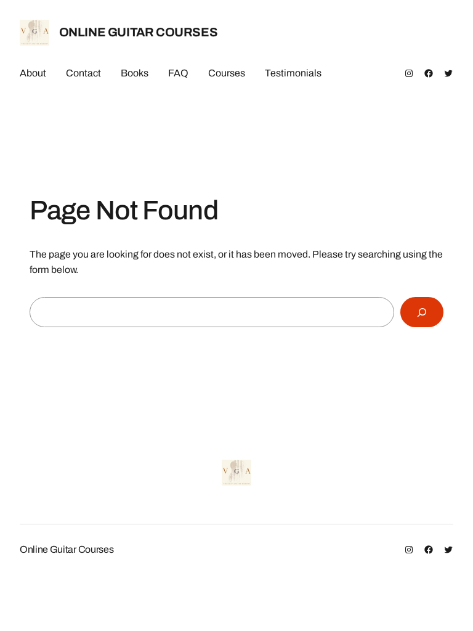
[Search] (421, 312)
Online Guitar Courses (138, 32)
